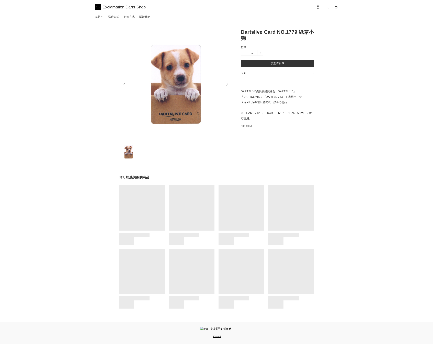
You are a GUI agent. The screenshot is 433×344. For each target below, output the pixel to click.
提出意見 (217, 336)
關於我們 (144, 16)
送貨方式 (113, 16)
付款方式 (129, 16)
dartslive (247, 125)
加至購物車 (277, 63)
